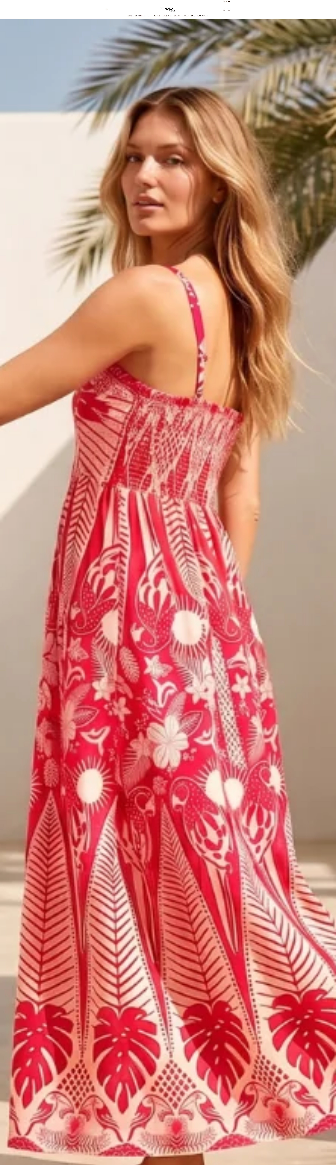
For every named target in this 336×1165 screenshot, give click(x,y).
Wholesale (201, 16)
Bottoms (166, 16)
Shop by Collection (136, 16)
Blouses (157, 16)
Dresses (177, 16)
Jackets (186, 16)
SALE (193, 16)
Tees (149, 16)
